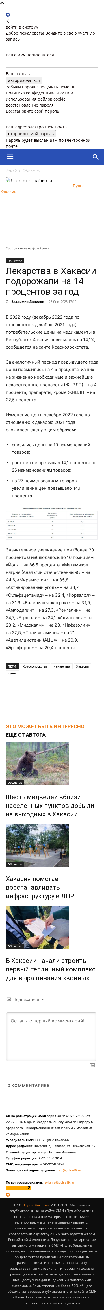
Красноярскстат (35, 666)
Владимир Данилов (27, 301)
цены (12, 673)
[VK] (43, 698)
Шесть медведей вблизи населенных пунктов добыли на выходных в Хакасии (50, 805)
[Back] (8, 21)
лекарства (62, 666)
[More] (57, 698)
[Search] (96, 157)
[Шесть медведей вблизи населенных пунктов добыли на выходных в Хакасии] (52, 763)
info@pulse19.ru (69, 1170)
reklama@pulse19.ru (59, 1182)
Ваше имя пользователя (30, 55)
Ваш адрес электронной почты (37, 127)
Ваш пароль (18, 73)
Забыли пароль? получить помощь (40, 87)
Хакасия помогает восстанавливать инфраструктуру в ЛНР (40, 887)
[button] (10, 157)
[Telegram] (8, 15)
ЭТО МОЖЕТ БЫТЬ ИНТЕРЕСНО (45, 726)
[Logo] (33, 172)
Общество (15, 261)
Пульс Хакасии (36, 1205)
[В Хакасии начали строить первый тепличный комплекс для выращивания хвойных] (52, 927)
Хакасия (82, 666)
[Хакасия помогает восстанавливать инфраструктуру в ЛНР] (52, 845)
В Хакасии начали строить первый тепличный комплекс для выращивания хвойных (51, 969)
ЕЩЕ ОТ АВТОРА (26, 735)
